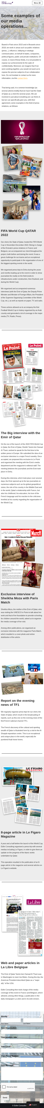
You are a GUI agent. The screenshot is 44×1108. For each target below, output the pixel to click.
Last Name (26, 1023)
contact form (22, 78)
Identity (4, 1016)
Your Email (6, 1047)
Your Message (7, 1065)
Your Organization (8, 1028)
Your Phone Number (10, 1056)
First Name (4, 1023)
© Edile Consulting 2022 (22, 1106)
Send (5, 1098)
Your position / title (9, 1037)
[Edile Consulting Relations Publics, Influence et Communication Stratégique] (7, 3)
